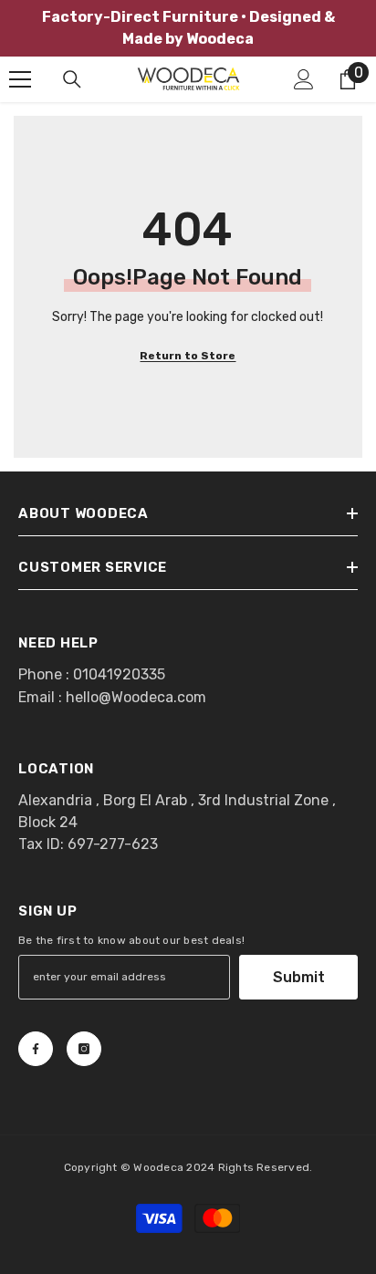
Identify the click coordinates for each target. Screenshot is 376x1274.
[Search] (72, 79)
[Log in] (304, 79)
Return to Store (187, 355)
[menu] (20, 79)
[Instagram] (84, 1048)
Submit (299, 977)
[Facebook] (35, 1048)
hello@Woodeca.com (136, 697)
